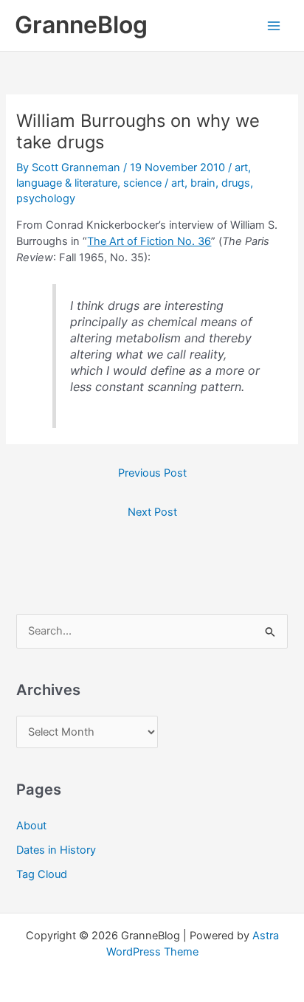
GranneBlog (81, 24)
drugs (235, 183)
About (31, 825)
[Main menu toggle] (273, 25)
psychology (45, 198)
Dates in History (56, 850)
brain (202, 183)
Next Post (152, 512)
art (241, 167)
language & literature (66, 183)
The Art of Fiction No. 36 (149, 241)
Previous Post (152, 473)
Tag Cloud (41, 874)
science (142, 183)
